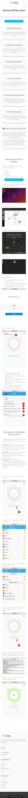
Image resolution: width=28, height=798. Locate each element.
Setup (2, 770)
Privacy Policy (4, 754)
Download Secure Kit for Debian (13, 21)
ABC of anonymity (5, 768)
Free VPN (3, 784)
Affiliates (3, 780)
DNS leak (14, 67)
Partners (3, 787)
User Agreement (4, 752)
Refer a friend (4, 782)
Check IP (3, 766)
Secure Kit (3, 764)
